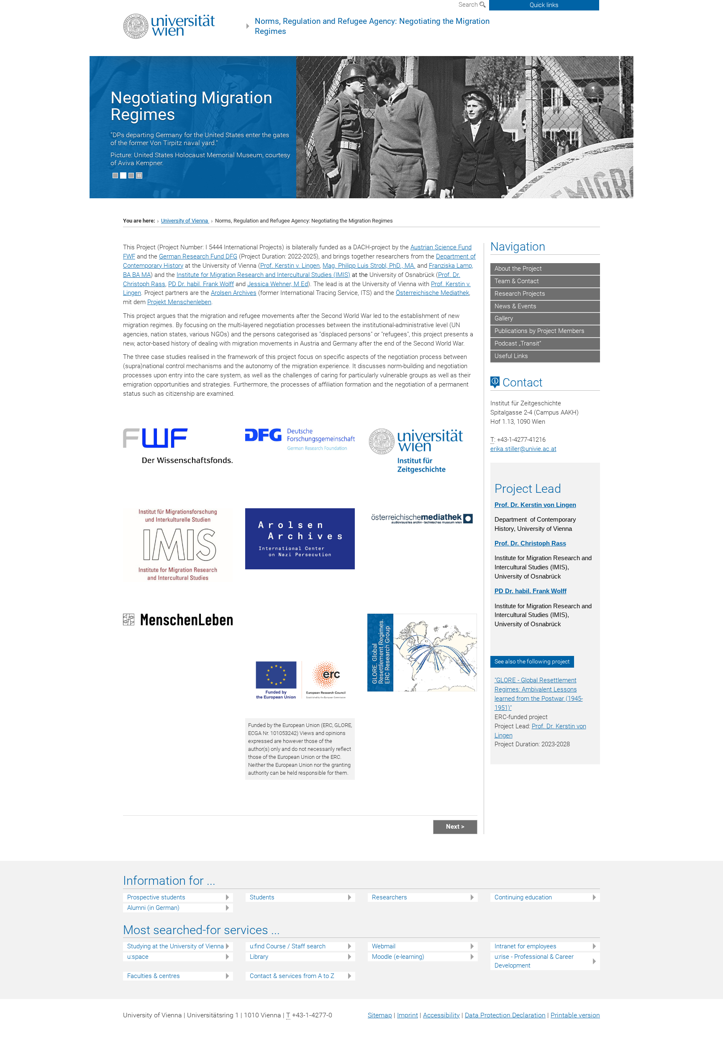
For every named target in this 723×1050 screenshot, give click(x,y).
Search (469, 4)
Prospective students (156, 897)
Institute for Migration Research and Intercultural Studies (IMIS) (263, 275)
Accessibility (441, 1015)
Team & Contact (517, 281)
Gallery (504, 318)
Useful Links (511, 356)
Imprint (407, 1015)
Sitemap (380, 1015)
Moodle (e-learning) (398, 956)
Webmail (383, 946)
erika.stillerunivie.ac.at (523, 449)
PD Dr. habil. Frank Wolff (201, 284)
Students (262, 897)
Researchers (389, 897)
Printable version (575, 1015)
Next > (455, 826)
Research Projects (520, 293)
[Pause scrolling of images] (139, 175)
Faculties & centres (153, 976)
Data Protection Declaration (505, 1015)
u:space (138, 956)
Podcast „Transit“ (518, 343)
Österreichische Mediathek (432, 293)
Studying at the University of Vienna (175, 946)
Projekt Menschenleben (179, 302)
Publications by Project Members (540, 331)
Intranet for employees (525, 946)
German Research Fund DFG (198, 256)
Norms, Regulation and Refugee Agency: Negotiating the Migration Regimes (372, 26)
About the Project (518, 268)
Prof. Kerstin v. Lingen (290, 265)
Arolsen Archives (233, 293)
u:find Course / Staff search (288, 946)
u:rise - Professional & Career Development (534, 961)
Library (259, 956)
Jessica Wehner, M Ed (277, 284)
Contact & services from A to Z (292, 976)
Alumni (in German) (153, 908)
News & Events (515, 306)
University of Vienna (185, 221)
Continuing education (523, 897)
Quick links (544, 5)
